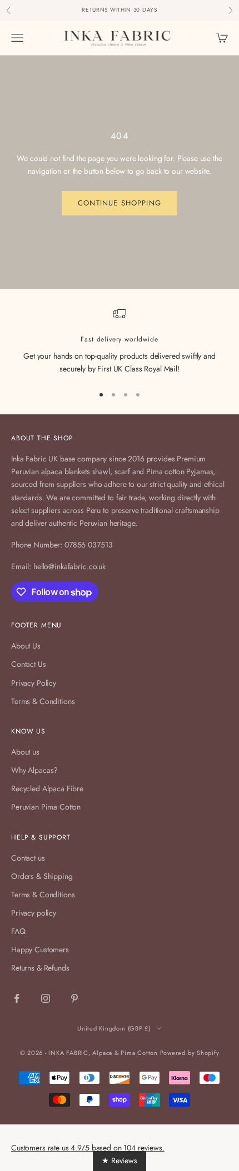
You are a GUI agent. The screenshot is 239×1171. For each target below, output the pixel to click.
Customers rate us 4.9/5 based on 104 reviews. (88, 1147)
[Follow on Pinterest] (74, 998)
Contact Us (28, 664)
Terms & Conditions (42, 701)
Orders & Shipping (42, 876)
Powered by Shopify (190, 1052)
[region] (119, 341)
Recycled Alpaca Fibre (47, 788)
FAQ (18, 931)
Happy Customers (40, 949)
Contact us (28, 857)
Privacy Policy (33, 682)
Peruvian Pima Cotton (46, 806)
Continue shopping (119, 203)
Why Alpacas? (34, 770)
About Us (26, 645)
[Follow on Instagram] (45, 998)
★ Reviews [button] (119, 1160)
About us (25, 751)
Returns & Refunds (40, 967)
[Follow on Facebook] (16, 998)
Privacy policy (33, 912)
